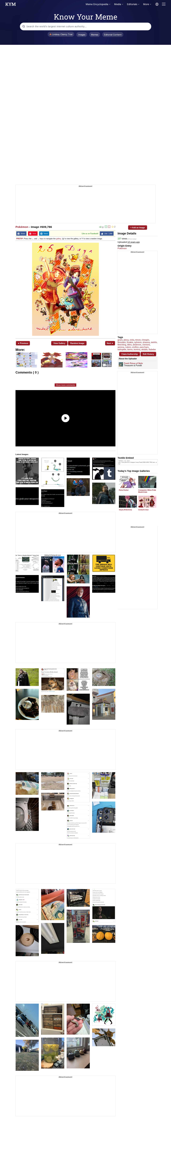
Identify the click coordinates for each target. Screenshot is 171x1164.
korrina (137, 349)
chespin (145, 340)
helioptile (122, 349)
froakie (130, 342)
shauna (146, 342)
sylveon (138, 342)
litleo (129, 345)
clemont (146, 345)
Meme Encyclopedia (97, 4)
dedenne (137, 345)
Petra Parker (124, 490)
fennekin (122, 342)
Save (33, 234)
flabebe (152, 349)
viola (132, 340)
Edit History (148, 354)
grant (120, 340)
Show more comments (65, 385)
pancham (144, 347)
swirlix (154, 342)
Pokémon (21, 226)
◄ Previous (22, 343)
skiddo (144, 349)
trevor (138, 340)
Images (81, 34)
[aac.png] (65, 289)
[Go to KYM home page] (10, 5)
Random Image (77, 343)
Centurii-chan (143, 510)
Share (22, 234)
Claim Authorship (129, 354)
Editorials (132, 4)
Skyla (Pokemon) (125, 510)
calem (128, 347)
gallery (58, 239)
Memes (94, 34)
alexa (126, 340)
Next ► (110, 343)
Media (117, 4)
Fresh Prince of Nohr (133, 363)
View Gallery (59, 343)
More (146, 4)
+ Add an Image (137, 227)
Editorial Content (113, 34)
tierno (130, 349)
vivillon (135, 347)
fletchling (122, 345)
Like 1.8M (107, 234)
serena (121, 347)
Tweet (45, 234)
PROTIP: (19, 239)
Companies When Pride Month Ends (147, 491)
